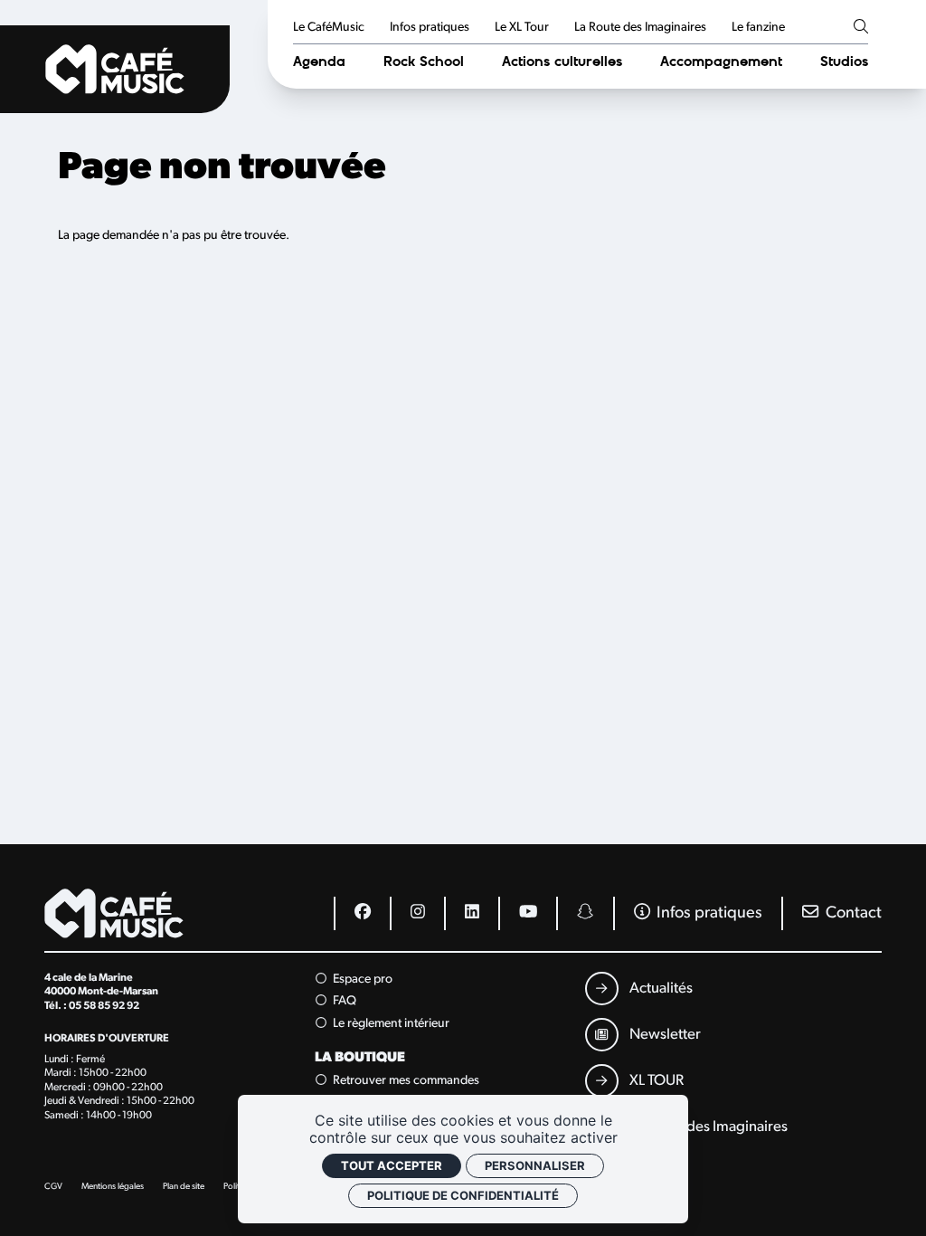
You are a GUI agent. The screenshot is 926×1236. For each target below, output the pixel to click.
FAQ (343, 1002)
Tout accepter (391, 1165)
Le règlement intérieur (389, 1024)
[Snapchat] (584, 913)
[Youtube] (527, 913)
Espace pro (361, 979)
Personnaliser (535, 1165)
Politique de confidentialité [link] (463, 1195)
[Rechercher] (861, 28)
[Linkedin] (471, 913)
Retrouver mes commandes (404, 1081)
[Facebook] (362, 913)
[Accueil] (115, 69)
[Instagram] (417, 913)
